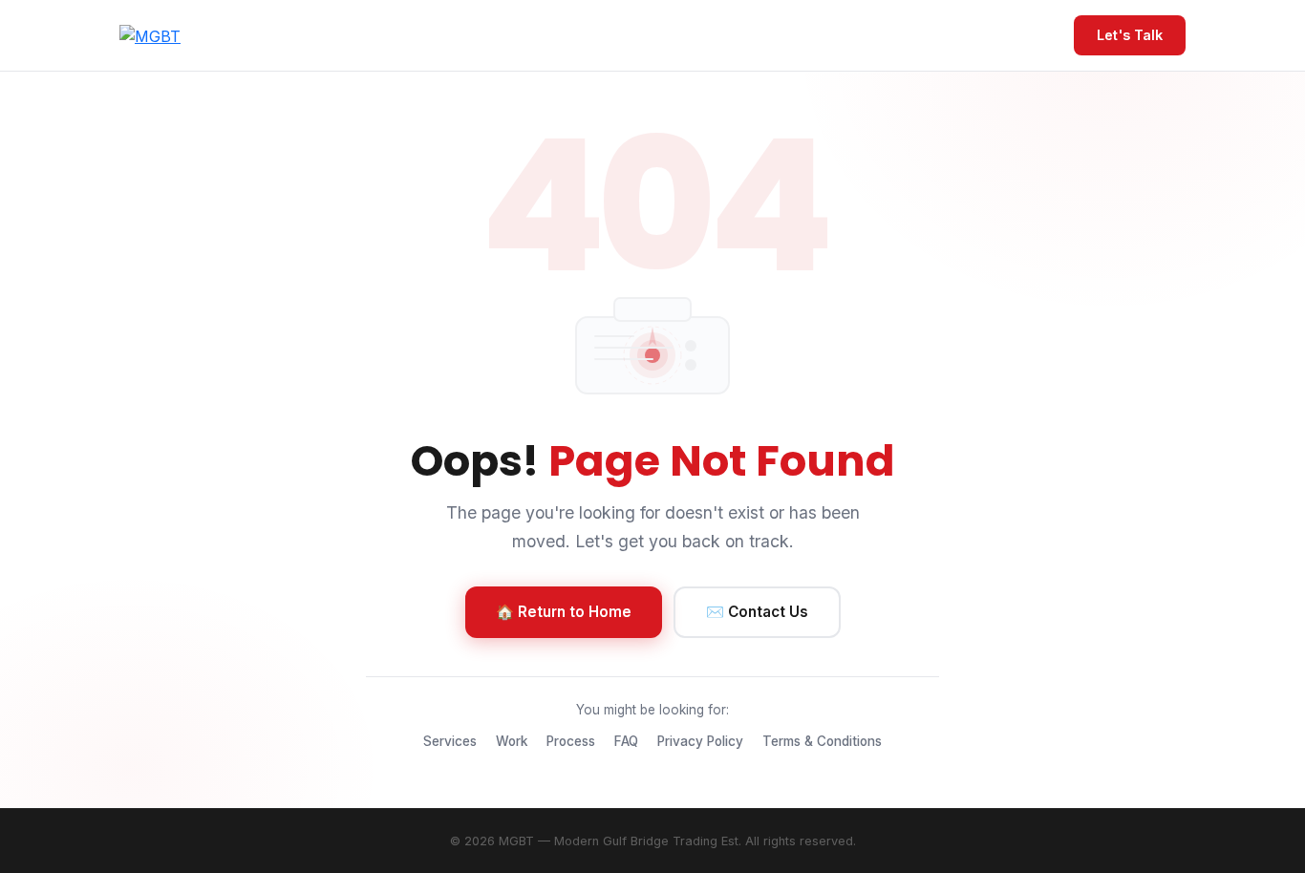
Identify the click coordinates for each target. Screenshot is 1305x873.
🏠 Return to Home (563, 612)
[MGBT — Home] (150, 35)
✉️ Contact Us (757, 612)
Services (450, 741)
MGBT (516, 841)
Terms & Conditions (822, 741)
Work (511, 741)
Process (570, 741)
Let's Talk (1130, 35)
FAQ (626, 741)
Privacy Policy (700, 741)
